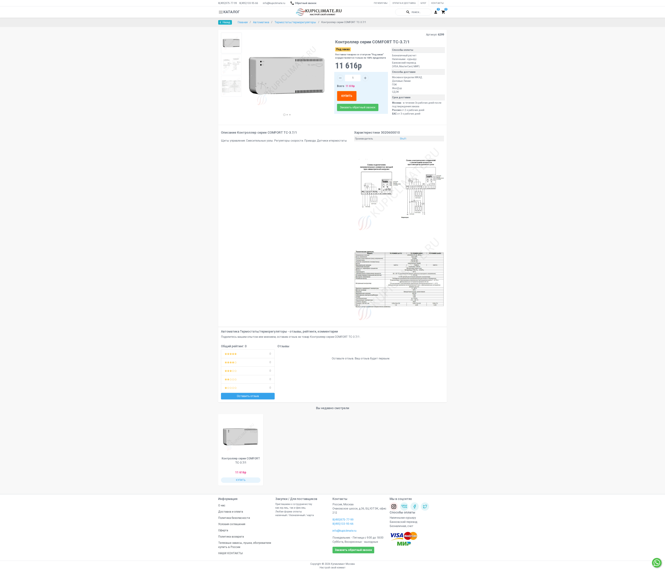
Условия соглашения (231, 524)
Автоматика (261, 22)
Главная (243, 22)
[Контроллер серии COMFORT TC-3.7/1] (240, 436)
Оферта (223, 530)
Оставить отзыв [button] (248, 396)
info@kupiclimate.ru (274, 3)
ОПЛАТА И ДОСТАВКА (404, 3)
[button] (284, 114)
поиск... (416, 12)
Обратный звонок (305, 3)
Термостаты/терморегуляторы (295, 22)
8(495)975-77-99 (227, 3)
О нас (221, 505)
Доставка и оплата (230, 511)
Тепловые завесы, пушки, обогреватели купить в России (244, 545)
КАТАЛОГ (231, 12)
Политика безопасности (234, 518)
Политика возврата (231, 536)
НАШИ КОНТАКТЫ (230, 553)
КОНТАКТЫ (437, 3)
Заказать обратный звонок (357, 107)
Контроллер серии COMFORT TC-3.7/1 (241, 460)
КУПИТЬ (346, 96)
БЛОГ (423, 3)
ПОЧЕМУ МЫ (380, 3)
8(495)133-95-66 (248, 3)
